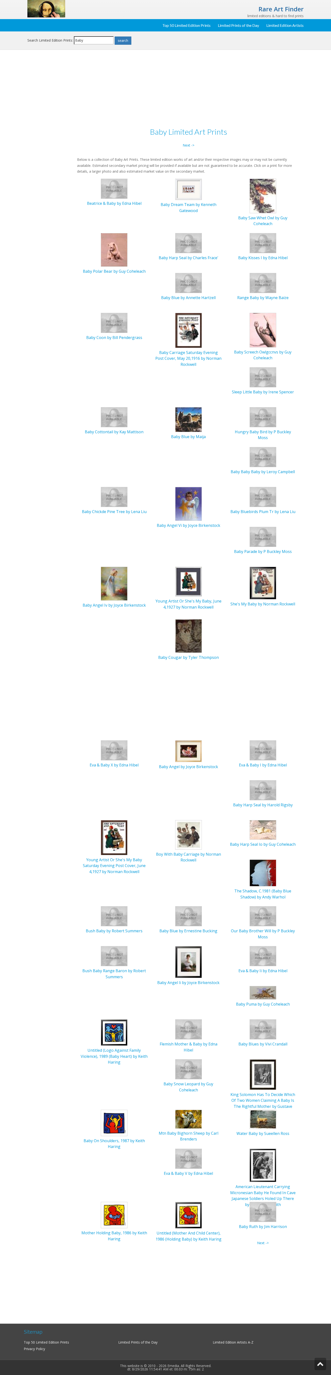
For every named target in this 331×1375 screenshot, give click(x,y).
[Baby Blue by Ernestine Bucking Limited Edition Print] (188, 916)
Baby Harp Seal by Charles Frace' (188, 257)
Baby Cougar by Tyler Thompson (188, 657)
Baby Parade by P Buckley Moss (263, 551)
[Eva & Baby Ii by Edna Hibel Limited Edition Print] (263, 956)
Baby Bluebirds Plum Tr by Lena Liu (262, 511)
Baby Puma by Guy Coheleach (263, 1004)
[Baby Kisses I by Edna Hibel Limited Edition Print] (263, 242)
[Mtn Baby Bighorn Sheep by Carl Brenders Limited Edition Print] (188, 1119)
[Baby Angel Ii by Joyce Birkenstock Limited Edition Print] (188, 961)
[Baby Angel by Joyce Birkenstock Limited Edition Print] (188, 751)
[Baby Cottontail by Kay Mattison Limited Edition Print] (114, 416)
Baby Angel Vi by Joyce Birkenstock (188, 525)
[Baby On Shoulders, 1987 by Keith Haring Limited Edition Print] (114, 1122)
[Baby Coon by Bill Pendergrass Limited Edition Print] (114, 322)
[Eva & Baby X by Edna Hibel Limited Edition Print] (114, 750)
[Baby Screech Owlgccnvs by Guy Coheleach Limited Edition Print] (263, 329)
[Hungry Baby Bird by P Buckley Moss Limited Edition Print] (263, 416)
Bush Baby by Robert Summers (114, 931)
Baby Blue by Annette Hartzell (188, 297)
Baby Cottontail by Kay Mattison (114, 431)
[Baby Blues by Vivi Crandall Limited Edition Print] (263, 1029)
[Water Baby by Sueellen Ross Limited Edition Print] (263, 1119)
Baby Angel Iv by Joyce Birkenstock (114, 605)
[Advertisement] (50, 132)
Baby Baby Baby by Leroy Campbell (263, 471)
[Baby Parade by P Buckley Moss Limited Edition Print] (263, 536)
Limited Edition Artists (285, 25)
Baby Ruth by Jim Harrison (263, 1226)
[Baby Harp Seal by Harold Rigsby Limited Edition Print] (263, 789)
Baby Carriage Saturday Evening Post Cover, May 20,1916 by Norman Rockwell (188, 358)
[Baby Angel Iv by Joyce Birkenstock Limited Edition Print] (114, 583)
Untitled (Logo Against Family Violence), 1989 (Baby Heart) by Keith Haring (114, 1056)
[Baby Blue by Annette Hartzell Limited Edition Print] (188, 282)
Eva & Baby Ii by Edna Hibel (262, 970)
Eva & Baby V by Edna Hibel (188, 1173)
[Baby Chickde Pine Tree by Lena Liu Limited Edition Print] (114, 496)
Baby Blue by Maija (188, 436)
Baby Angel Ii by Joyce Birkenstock (188, 982)
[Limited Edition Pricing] (46, 8)
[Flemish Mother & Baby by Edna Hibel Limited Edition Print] (188, 1029)
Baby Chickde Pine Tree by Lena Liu (114, 511)
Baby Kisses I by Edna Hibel (263, 257)
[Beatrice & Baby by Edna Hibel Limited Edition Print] (114, 188)
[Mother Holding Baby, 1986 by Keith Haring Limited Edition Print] (114, 1215)
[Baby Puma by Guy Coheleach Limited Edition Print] (263, 992)
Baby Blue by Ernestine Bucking (188, 931)
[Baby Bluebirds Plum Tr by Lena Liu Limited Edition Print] (263, 496)
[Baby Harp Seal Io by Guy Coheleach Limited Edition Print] (263, 829)
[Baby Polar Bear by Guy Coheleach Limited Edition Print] (114, 249)
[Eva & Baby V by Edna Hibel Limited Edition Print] (188, 1158)
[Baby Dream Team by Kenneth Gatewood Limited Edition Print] (188, 189)
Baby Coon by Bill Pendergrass (114, 337)
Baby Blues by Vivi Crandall (262, 1044)
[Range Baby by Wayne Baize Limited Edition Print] (263, 282)
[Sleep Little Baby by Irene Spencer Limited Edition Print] (263, 377)
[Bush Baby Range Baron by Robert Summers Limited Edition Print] (114, 956)
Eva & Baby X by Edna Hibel (114, 765)
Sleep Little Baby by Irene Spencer (263, 392)
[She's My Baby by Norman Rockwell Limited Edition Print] (263, 582)
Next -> (188, 145)
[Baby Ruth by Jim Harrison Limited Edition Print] (263, 1211)
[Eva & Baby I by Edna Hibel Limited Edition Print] (263, 750)
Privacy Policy (34, 1348)
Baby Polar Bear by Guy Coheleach (114, 271)
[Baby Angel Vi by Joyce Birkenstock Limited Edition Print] (188, 503)
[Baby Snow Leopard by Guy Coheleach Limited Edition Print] (188, 1069)
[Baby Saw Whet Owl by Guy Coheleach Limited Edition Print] (263, 195)
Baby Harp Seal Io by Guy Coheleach (263, 844)
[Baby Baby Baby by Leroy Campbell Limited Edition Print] (263, 456)
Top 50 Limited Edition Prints (186, 25)
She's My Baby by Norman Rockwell (262, 604)
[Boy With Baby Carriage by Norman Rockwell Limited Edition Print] (188, 834)
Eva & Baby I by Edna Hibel (263, 765)
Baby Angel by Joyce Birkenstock (188, 766)
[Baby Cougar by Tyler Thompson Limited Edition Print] (188, 635)
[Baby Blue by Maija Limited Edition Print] (188, 419)
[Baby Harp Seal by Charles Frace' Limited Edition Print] (188, 242)
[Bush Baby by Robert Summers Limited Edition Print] (114, 916)
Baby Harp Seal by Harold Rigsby (263, 805)
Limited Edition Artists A (231, 1342)
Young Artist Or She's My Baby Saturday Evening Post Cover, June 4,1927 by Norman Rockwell (114, 865)
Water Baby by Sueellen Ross (262, 1133)
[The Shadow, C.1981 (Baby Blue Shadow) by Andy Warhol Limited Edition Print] (263, 872)
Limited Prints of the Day (238, 25)
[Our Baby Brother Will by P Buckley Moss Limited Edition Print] (263, 916)
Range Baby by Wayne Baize (263, 297)
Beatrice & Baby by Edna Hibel (114, 203)
